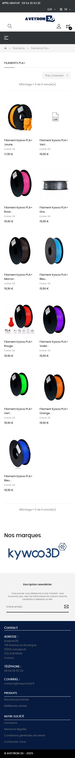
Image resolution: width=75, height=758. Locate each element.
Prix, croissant (57, 75)
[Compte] (59, 26)
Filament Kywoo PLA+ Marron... (18, 277)
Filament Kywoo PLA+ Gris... (54, 209)
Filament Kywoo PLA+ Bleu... (54, 277)
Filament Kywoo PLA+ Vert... (54, 142)
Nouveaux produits (16, 699)
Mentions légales (15, 729)
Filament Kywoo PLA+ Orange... (54, 411)
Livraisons (10, 723)
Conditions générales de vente (24, 735)
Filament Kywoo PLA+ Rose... (18, 209)
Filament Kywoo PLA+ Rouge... (18, 344)
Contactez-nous (15, 742)
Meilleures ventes (15, 706)
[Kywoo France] (37, 553)
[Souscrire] (65, 607)
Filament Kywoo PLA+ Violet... (54, 344)
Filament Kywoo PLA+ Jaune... (18, 142)
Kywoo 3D (9, 149)
